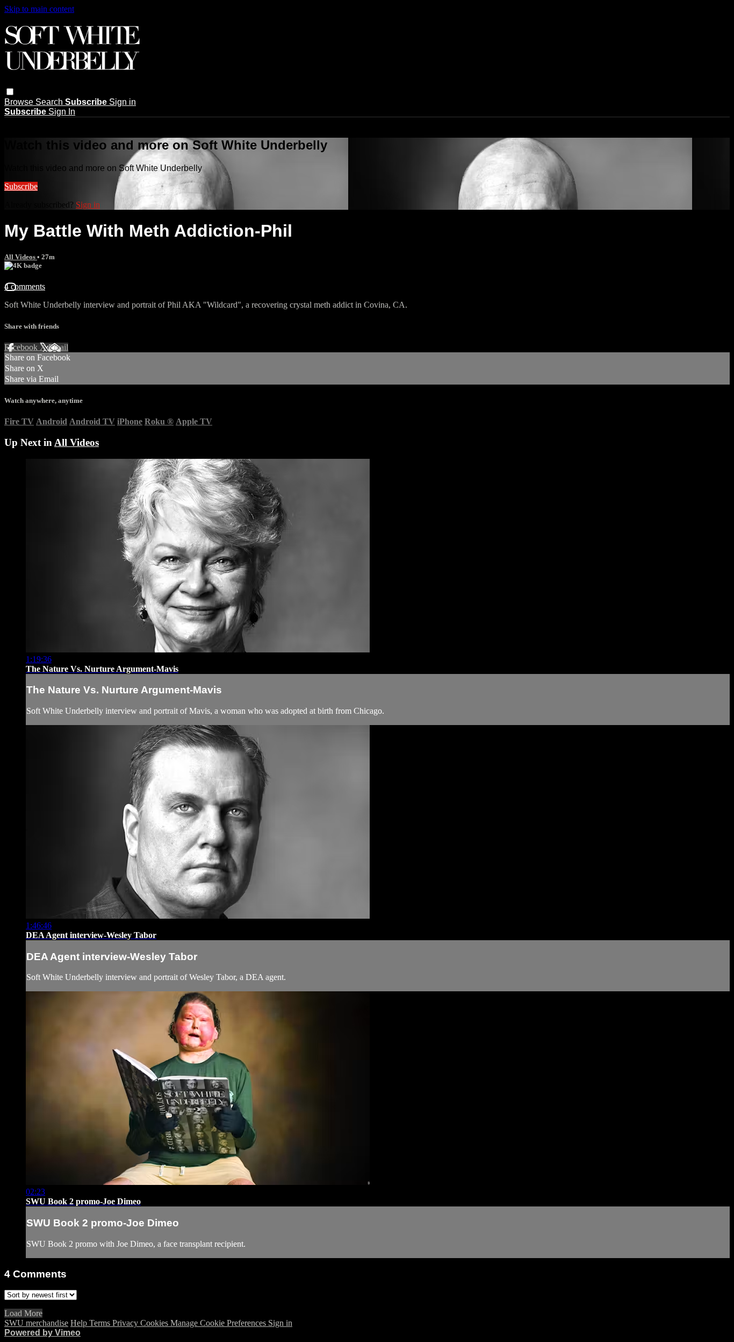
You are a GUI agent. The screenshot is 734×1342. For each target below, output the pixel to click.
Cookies (155, 1322)
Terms (100, 1322)
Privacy (126, 1322)
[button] (9, 91)
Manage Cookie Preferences (219, 1322)
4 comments (24, 286)
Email (58, 347)
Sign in (122, 101)
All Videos (20, 257)
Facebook (22, 347)
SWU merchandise (36, 1322)
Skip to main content (39, 8)
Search (50, 101)
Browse (19, 101)
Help (79, 1322)
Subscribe (21, 186)
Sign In (61, 111)
